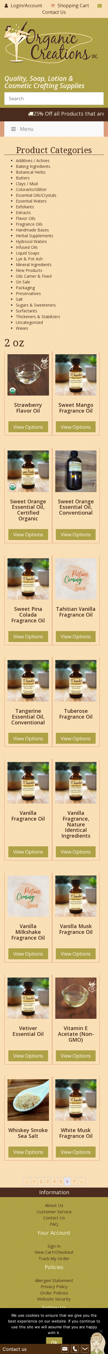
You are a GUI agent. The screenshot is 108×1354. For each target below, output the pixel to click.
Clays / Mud (27, 183)
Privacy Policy (54, 1286)
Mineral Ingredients (34, 264)
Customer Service (54, 1211)
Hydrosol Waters (31, 241)
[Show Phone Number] (75, 1349)
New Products (29, 270)
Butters (23, 178)
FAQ (54, 1224)
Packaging (25, 287)
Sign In (54, 1246)
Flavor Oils (25, 218)
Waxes (22, 328)
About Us (54, 1205)
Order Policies (54, 1293)
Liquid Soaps (27, 253)
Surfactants (26, 311)
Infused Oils (27, 247)
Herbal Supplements (34, 235)
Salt (19, 299)
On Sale (23, 282)
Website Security (54, 1299)
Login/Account (26, 5)
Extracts (23, 212)
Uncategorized (29, 322)
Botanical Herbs (31, 172)
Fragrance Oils (29, 224)
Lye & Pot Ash (29, 258)
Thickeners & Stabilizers (38, 316)
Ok (54, 1343)
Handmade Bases (32, 230)
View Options (28, 427)
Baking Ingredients (33, 166)
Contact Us (54, 12)
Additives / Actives (33, 160)
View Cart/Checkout (54, 1252)
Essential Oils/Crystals (36, 195)
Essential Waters (31, 201)
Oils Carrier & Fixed (34, 276)
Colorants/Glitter (31, 189)
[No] (101, 1331)
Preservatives (28, 293)
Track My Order (54, 1258)
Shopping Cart (73, 5)
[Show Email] (65, 1349)
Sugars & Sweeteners (36, 305)
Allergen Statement (54, 1280)
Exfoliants (25, 206)
